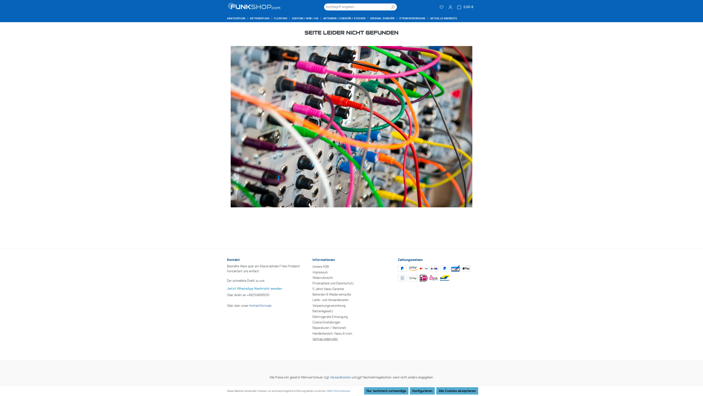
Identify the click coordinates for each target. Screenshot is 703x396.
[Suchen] (392, 7)
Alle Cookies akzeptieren (457, 391)
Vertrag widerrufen (325, 339)
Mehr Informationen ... (339, 391)
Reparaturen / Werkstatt (329, 328)
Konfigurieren (422, 391)
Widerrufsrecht (323, 278)
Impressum (320, 272)
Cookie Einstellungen (326, 322)
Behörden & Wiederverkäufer (332, 294)
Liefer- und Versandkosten (331, 300)
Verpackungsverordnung (329, 306)
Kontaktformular (260, 306)
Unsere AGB (321, 267)
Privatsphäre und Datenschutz (333, 283)
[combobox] (356, 7)
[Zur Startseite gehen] (255, 6)
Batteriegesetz (323, 311)
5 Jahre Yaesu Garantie (328, 289)
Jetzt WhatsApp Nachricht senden (254, 288)
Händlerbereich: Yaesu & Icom (332, 333)
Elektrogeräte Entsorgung (330, 317)
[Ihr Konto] (450, 7)
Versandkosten (340, 377)
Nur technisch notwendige (386, 391)
